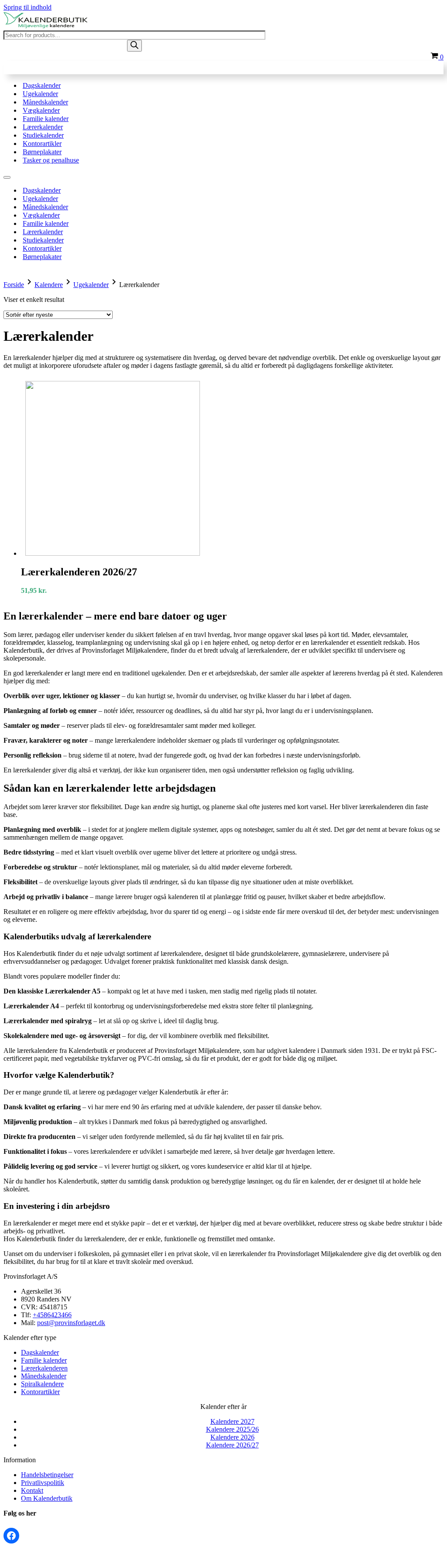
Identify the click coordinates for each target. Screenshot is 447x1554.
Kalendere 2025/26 (232, 1429)
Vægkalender (41, 110)
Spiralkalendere (42, 1384)
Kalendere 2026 (232, 1437)
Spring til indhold (27, 7)
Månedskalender (45, 102)
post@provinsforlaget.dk (71, 1322)
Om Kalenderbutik (46, 1498)
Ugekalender (40, 93)
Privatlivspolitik (42, 1482)
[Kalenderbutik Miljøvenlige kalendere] (47, 26)
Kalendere (48, 284)
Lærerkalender (43, 127)
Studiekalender (43, 135)
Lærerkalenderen (44, 1368)
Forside (13, 284)
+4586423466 (52, 1315)
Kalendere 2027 (232, 1421)
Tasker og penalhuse (51, 160)
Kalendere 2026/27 (232, 1445)
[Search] (134, 46)
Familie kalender (46, 118)
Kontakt (32, 1490)
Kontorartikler (42, 143)
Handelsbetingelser (47, 1474)
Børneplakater (42, 152)
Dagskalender (42, 85)
